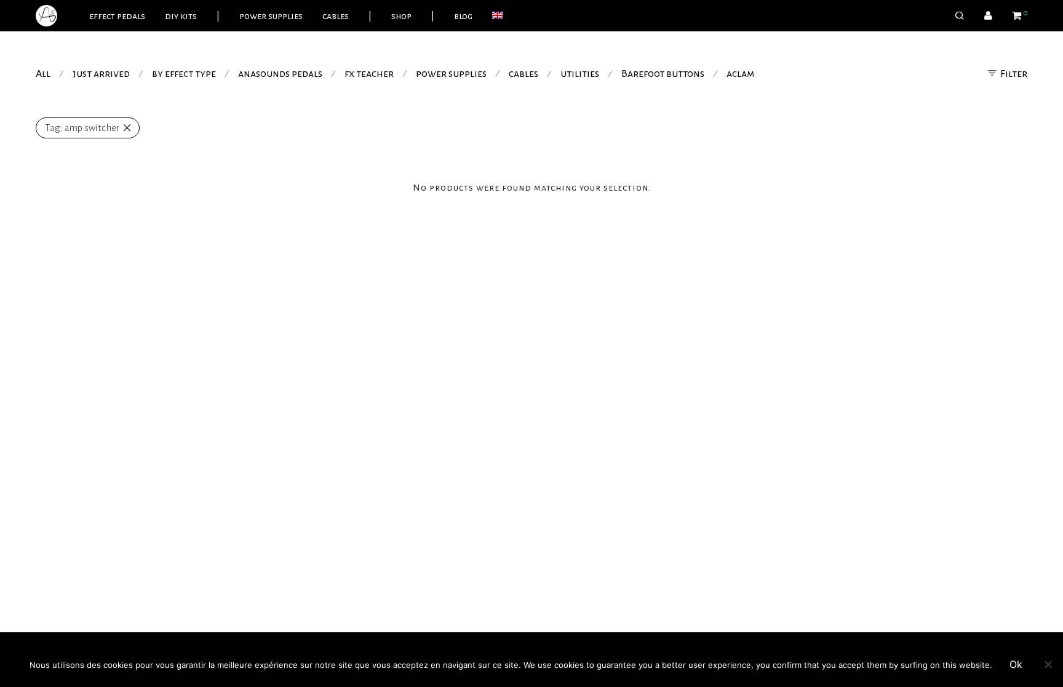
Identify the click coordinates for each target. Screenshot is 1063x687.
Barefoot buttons (662, 73)
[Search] (959, 16)
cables (335, 16)
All (43, 73)
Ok (1015, 664)
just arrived (101, 73)
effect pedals (117, 16)
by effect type (184, 73)
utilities (579, 73)
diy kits (181, 16)
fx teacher (369, 73)
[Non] (1047, 664)
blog (463, 16)
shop (401, 16)
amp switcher (82, 127)
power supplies (271, 16)
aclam (740, 73)
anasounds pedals (280, 73)
